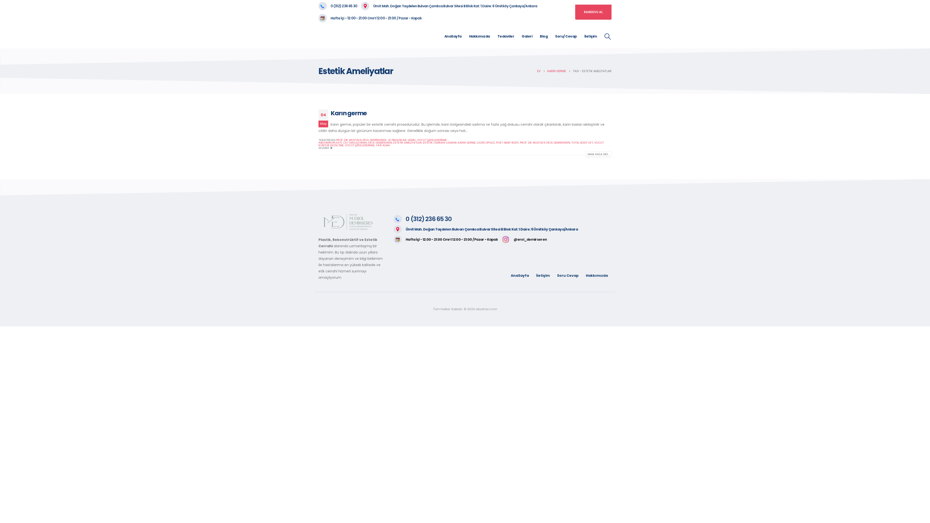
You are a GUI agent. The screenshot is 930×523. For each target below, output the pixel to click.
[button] (608, 36)
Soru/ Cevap (566, 36)
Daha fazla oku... (598, 154)
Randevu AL (593, 12)
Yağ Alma (383, 145)
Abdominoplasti (330, 143)
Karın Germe (467, 143)
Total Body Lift (582, 143)
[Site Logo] (363, 36)
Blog (544, 36)
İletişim (590, 36)
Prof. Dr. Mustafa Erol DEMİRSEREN (361, 140)
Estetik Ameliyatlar (407, 143)
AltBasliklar (397, 140)
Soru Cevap (568, 275)
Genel (412, 140)
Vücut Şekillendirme (432, 140)
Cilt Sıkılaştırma (355, 143)
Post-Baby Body (507, 143)
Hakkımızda (479, 36)
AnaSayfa (453, 36)
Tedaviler (505, 36)
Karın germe (349, 113)
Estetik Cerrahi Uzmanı (440, 143)
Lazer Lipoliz (486, 143)
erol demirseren (380, 143)
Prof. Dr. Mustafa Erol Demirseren (545, 143)
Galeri (527, 36)
